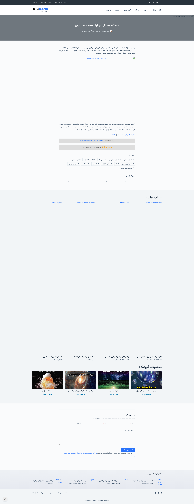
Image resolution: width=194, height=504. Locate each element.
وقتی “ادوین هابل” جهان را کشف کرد (116, 357)
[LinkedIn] (87, 181)
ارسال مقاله (35, 2)
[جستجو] (160, 2)
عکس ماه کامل (90, 160)
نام (131, 424)
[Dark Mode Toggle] (5, 499)
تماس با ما (43, 2)
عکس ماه (102, 160)
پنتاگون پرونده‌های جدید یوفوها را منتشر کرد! (43, 482)
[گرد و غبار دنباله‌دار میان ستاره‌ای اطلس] (147, 278)
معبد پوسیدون (74, 164)
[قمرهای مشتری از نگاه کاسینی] (47, 278)
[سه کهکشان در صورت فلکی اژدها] (80, 278)
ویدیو (117, 10)
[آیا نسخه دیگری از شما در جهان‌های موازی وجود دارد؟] (91, 482)
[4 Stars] (105, 147)
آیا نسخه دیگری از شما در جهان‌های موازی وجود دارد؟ (77, 482)
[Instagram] (149, 2)
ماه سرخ (96, 164)
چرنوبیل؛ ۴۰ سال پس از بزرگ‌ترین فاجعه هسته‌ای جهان (109, 482)
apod (113, 134)
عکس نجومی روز (128, 164)
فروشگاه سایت (58, 2)
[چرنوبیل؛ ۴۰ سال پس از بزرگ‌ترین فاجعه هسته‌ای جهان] (125, 482)
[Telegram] (68, 181)
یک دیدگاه (150, 360)
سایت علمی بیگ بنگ (40, 11)
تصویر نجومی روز (86, 31)
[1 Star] (111, 147)
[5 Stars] (102, 147)
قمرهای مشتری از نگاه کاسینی (52, 357)
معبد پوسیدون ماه (127, 168)
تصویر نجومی (129, 160)
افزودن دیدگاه (128, 431)
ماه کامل (85, 164)
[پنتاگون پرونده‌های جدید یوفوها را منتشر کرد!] (58, 482)
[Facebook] (157, 2)
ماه (117, 164)
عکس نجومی (76, 160)
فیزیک (137, 10)
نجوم (146, 10)
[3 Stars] (107, 147)
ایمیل (105, 424)
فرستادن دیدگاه (128, 450)
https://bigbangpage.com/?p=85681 (91, 141)
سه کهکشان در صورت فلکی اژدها (84, 357)
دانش (154, 10)
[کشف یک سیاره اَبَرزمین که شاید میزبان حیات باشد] (158, 482)
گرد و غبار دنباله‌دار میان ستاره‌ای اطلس (149, 357)
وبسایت (79, 424)
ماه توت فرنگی (107, 164)
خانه (65, 2)
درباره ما (50, 2)
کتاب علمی (127, 10)
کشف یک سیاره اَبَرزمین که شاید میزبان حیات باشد (143, 482)
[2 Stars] (109, 147)
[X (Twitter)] (153, 2)
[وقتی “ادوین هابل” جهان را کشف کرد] (114, 278)
